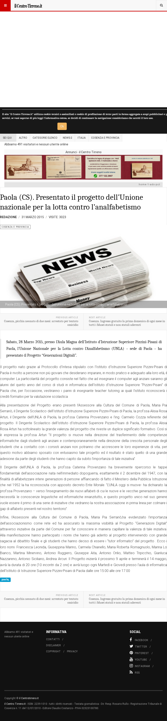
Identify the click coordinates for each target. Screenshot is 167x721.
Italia (82, 137)
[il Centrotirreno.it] (28, 5)
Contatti (53, 639)
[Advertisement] (83, 53)
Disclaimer (53, 645)
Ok (62, 126)
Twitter (141, 646)
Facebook (141, 640)
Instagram (142, 666)
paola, (5, 579)
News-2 (67, 137)
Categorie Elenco (45, 137)
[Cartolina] (83, 167)
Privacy (72, 651)
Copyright (53, 651)
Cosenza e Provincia (105, 137)
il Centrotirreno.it (29, 698)
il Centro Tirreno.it (15, 703)
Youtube (141, 659)
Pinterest (142, 653)
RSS (137, 672)
